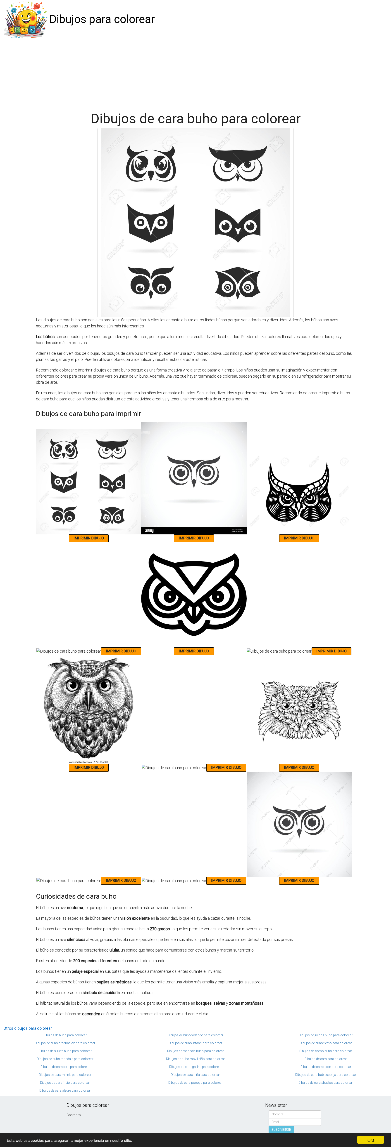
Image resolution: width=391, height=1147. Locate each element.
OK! (370, 1140)
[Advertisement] (195, 72)
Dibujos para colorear (102, 19)
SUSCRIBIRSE (281, 1129)
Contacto (74, 1115)
